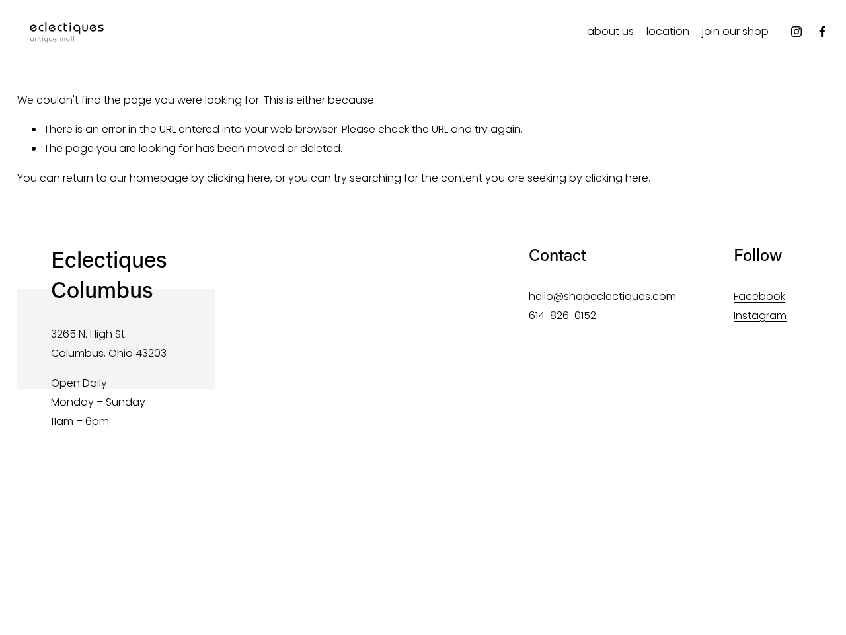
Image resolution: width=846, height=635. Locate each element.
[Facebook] (822, 31)
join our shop (735, 31)
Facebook (759, 296)
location (667, 31)
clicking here (238, 178)
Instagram (760, 315)
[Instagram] (796, 31)
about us (610, 31)
